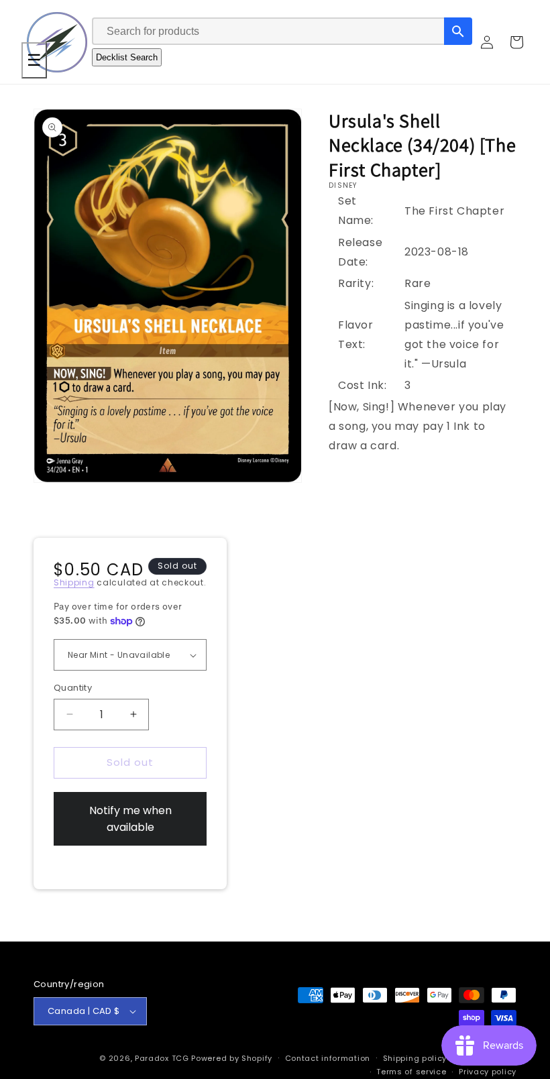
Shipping (74, 582)
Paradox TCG (162, 1058)
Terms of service (411, 1071)
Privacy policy (487, 1071)
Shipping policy (415, 1058)
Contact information (327, 1058)
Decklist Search (127, 57)
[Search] (458, 31)
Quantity (73, 687)
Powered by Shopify (231, 1058)
